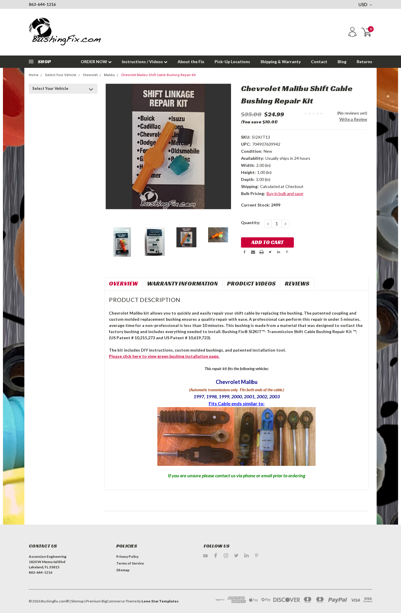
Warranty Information (182, 283)
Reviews (297, 283)
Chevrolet (90, 75)
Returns (364, 61)
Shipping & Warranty (280, 61)
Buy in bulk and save (285, 193)
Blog (342, 61)
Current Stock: (260, 204)
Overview (123, 283)
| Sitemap (76, 601)
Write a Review (353, 119)
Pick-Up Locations (232, 61)
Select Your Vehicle (60, 75)
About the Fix (191, 61)
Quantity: (250, 222)
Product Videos (251, 283)
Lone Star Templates (159, 601)
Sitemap (122, 570)
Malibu (109, 75)
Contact (319, 61)
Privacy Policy (127, 556)
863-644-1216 (42, 4)
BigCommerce (113, 601)
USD (363, 4)
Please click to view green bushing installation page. (164, 356)
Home (33, 75)
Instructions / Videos (143, 61)
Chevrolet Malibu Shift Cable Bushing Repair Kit (158, 75)
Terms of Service (130, 563)
